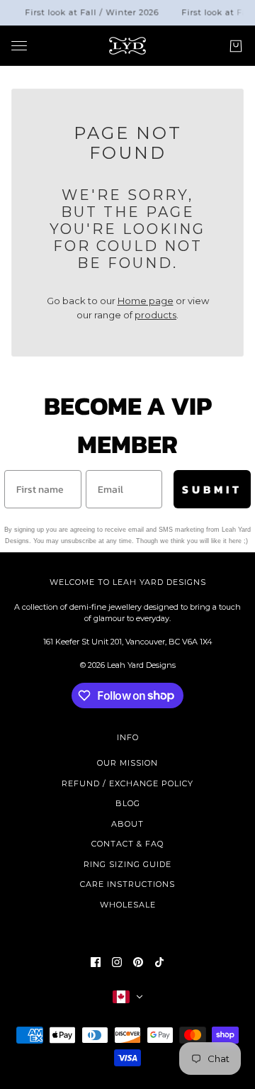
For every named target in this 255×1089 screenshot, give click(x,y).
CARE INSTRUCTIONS (127, 884)
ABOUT (127, 824)
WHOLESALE (128, 905)
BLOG (127, 803)
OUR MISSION (127, 763)
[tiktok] (159, 962)
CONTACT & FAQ (127, 844)
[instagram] (117, 962)
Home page (146, 300)
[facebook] (95, 962)
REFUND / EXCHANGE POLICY (127, 783)
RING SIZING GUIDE (127, 864)
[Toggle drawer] (19, 45)
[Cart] (236, 45)
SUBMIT (212, 489)
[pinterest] (138, 962)
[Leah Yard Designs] (127, 46)
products (155, 314)
